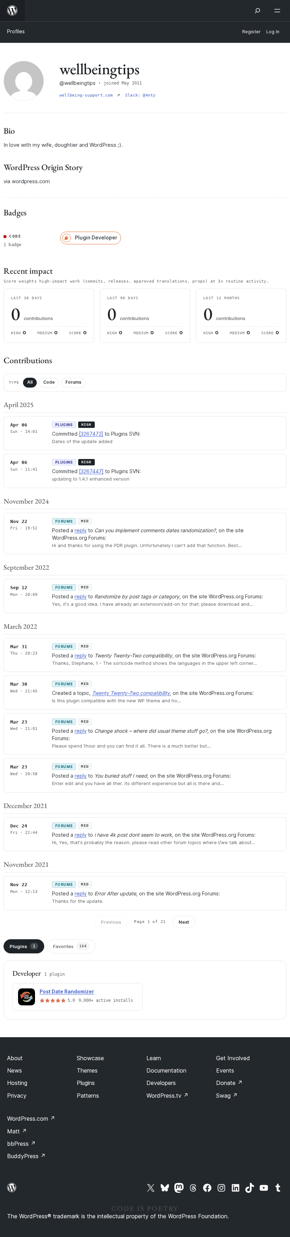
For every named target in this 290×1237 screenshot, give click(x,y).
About (15, 1058)
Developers (161, 1082)
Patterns (88, 1095)
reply (81, 530)
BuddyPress (26, 1156)
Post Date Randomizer (67, 991)
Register (251, 31)
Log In (272, 31)
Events (225, 1070)
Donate (229, 1082)
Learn (153, 1058)
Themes (87, 1070)
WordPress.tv (167, 1095)
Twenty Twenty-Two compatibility (131, 693)
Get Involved (233, 1058)
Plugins (22, 946)
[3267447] (91, 471)
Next (184, 922)
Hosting (17, 1082)
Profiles (16, 31)
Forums (73, 382)
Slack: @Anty (140, 95)
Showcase (90, 1058)
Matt (17, 1131)
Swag (227, 1095)
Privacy (17, 1095)
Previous (111, 922)
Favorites (70, 946)
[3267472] (91, 434)
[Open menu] (278, 10)
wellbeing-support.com (87, 95)
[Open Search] (257, 10)
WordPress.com (31, 1118)
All (30, 382)
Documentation (166, 1070)
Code (49, 382)
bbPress (21, 1143)
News (14, 1070)
